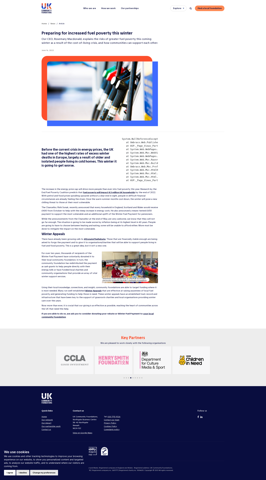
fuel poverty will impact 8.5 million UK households (109, 192)
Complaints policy (112, 429)
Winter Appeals (93, 290)
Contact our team (111, 420)
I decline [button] (23, 472)
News (52, 23)
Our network (47, 420)
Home (44, 23)
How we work (108, 8)
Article (61, 23)
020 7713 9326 (114, 416)
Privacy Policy (110, 423)
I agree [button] (10, 472)
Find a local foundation (210, 8)
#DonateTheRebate (95, 239)
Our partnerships (130, 8)
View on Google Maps (82, 433)
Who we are (89, 8)
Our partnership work (51, 426)
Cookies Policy (110, 426)
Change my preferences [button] (44, 472)
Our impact (46, 423)
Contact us (46, 429)
